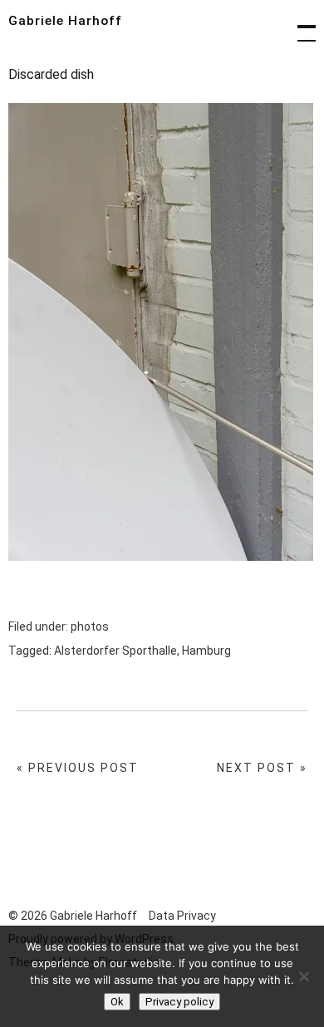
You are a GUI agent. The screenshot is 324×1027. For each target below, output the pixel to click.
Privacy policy (179, 1001)
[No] (303, 976)
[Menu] (299, 25)
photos (90, 626)
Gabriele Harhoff (65, 20)
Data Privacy (182, 915)
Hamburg (206, 650)
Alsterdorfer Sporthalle (115, 650)
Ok (117, 1001)
